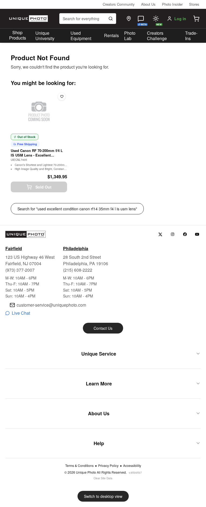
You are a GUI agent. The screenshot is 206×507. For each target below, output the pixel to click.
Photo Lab (129, 35)
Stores (194, 4)
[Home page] (27, 18)
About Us (148, 4)
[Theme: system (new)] (156, 19)
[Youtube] (197, 234)
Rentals (111, 35)
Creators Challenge (157, 35)
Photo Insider (172, 4)
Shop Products (17, 35)
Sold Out (43, 187)
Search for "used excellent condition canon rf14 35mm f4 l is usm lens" (77, 208)
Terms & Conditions (79, 465)
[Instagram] (172, 234)
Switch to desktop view (103, 496)
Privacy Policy (108, 465)
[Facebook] (185, 234)
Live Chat (21, 313)
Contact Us (103, 328)
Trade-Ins (191, 35)
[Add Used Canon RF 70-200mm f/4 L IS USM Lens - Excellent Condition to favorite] (61, 96)
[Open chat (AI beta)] (141, 19)
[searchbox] (87, 18)
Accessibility (132, 465)
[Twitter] (160, 234)
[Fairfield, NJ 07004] (128, 18)
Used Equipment (81, 35)
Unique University (44, 35)
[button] (196, 18)
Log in (180, 18)
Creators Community (119, 4)
